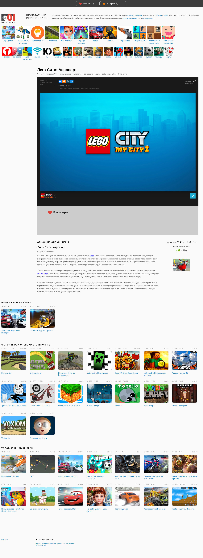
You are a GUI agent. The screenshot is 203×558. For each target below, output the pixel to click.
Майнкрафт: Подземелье (97, 373)
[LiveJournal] (68, 81)
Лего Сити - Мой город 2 (68, 476)
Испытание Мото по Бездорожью (66, 374)
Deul (31, 476)
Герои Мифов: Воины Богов (126, 373)
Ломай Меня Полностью (40, 406)
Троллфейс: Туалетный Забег (13, 406)
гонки (166, 15)
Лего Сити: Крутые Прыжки (41, 331)
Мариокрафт (149, 406)
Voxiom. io (5, 438)
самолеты (77, 74)
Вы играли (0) (112, 4)
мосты (97, 74)
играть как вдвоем (130, 18)
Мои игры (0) (88, 4)
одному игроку (148, 18)
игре (92, 256)
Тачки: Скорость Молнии (68, 509)
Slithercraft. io (35, 373)
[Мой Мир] (71, 81)
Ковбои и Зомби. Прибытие (183, 509)
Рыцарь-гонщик (93, 406)
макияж (139, 15)
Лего (114, 74)
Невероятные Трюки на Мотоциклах (153, 477)
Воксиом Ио (6, 373)
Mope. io (118, 406)
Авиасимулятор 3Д (180, 373)
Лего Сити (122, 74)
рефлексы (106, 74)
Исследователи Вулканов (154, 509)
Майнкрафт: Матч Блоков (69, 406)
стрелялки (158, 15)
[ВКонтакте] (60, 81)
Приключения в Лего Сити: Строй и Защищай (12, 510)
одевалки (131, 15)
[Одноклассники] (64, 81)
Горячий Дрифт (121, 509)
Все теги (4, 540)
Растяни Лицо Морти (38, 438)
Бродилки (49, 74)
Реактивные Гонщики (10, 476)
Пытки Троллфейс (179, 406)
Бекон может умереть (39, 509)
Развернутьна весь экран (189, 82)
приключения (65, 74)
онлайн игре (42, 274)
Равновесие (88, 74)
